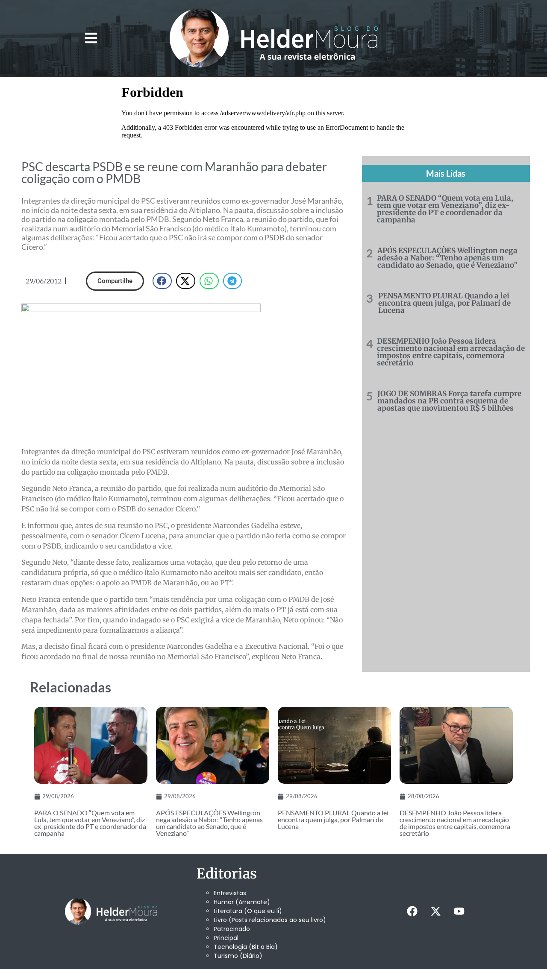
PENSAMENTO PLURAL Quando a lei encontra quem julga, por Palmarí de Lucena (444, 303)
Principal (226, 938)
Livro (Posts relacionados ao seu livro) (270, 920)
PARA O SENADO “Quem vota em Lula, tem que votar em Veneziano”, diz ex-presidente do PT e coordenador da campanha (445, 209)
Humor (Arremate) (242, 902)
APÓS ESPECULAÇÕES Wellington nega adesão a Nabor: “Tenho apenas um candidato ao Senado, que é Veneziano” (447, 258)
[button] (90, 38)
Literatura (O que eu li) (248, 911)
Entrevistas (230, 893)
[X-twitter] (435, 911)
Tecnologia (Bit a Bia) (246, 947)
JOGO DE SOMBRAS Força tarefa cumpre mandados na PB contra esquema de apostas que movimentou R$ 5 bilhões (449, 401)
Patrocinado (232, 929)
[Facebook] (412, 911)
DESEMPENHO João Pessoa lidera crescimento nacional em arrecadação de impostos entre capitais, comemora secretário (451, 352)
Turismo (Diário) (238, 955)
